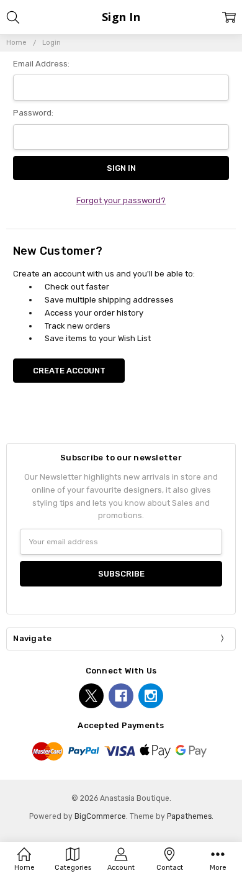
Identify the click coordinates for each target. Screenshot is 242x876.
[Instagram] (150, 695)
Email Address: (41, 63)
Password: (33, 112)
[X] (91, 695)
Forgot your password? (121, 200)
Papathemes (189, 816)
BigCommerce (100, 816)
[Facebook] (121, 695)
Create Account (69, 370)
